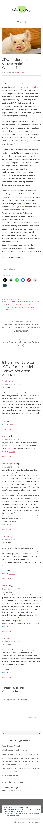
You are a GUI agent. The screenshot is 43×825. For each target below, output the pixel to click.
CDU (9, 302)
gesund (35, 302)
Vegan (15, 307)
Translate (19, 791)
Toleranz (6, 307)
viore (4, 436)
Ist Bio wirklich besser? (10, 775)
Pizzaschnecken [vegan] (11, 746)
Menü (23, 22)
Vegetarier (33, 307)
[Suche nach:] (21, 733)
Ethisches (18, 299)
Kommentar (32, 717)
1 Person (12, 424)
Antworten (7, 429)
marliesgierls (8, 463)
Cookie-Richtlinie (14, 816)
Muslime (17, 304)
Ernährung (17, 302)
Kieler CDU (33, 87)
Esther (5, 585)
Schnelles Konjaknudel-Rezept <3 (14, 750)
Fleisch (27, 302)
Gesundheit (7, 304)
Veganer (23, 307)
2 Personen (12, 525)
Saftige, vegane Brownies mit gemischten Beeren (20, 754)
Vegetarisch (7, 310)
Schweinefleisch (30, 304)
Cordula (6, 381)
